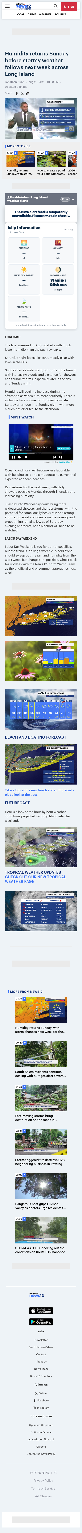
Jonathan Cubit (14, 82)
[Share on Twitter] (22, 93)
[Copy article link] (27, 93)
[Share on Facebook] (16, 93)
